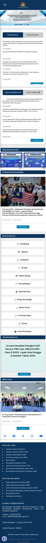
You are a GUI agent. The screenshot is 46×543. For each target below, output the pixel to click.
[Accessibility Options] (4, 538)
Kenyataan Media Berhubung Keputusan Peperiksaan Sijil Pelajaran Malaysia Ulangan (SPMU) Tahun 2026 (23, 110)
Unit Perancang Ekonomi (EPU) (16, 457)
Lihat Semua (36, 84)
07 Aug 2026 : (22, 415)
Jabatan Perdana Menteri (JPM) (17, 452)
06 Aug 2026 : (22, 212)
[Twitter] (23, 436)
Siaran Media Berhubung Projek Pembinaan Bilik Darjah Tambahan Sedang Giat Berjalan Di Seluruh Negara (22, 120)
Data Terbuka (10, 460)
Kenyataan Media (12, 92)
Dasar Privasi (19, 534)
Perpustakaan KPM (12, 493)
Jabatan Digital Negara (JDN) (16, 455)
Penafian (11, 534)
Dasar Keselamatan (31, 534)
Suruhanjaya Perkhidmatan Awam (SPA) (19, 468)
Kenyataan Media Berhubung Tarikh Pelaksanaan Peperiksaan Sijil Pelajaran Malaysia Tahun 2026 (20, 131)
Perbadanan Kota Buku (14, 496)
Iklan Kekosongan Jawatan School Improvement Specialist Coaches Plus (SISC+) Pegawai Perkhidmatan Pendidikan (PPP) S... (23, 43)
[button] (4, 200)
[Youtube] (41, 436)
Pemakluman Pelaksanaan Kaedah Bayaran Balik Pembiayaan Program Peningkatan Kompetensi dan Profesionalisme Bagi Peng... (21, 64)
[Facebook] (14, 436)
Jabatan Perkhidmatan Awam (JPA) (18, 466)
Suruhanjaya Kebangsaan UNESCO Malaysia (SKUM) (24, 491)
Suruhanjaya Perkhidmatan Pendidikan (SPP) (21, 471)
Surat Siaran (32, 92)
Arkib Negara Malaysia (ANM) (16, 463)
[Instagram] (32, 436)
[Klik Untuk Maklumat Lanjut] (23, 18)
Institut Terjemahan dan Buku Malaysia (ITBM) (22, 488)
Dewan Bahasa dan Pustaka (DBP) (18, 482)
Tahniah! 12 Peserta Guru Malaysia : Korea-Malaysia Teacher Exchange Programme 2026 (21, 73)
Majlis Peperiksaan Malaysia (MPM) (18, 485)
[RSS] (5, 436)
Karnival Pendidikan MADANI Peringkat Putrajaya (20, 52)
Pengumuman (12, 35)
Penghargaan (33, 35)
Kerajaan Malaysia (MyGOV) (15, 449)
